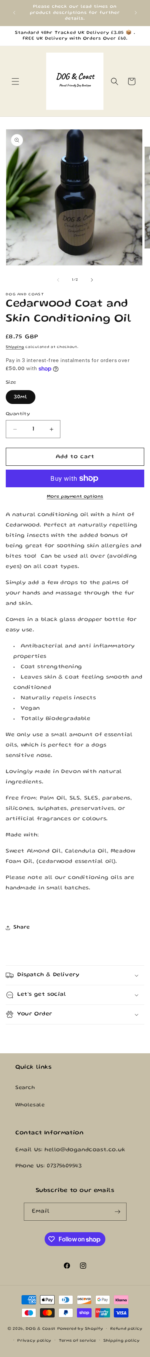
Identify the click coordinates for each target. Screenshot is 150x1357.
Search (25, 1088)
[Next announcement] (135, 12)
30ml (20, 397)
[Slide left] (58, 279)
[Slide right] (91, 279)
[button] (15, 81)
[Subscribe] (117, 1212)
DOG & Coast (41, 1329)
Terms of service (77, 1341)
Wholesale (30, 1105)
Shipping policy (121, 1341)
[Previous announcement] (14, 12)
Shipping (15, 347)
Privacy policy (34, 1341)
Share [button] (21, 927)
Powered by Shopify (80, 1329)
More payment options (75, 497)
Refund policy (126, 1329)
